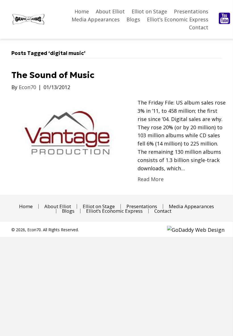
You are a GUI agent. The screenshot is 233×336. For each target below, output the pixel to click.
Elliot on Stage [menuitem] (99, 206)
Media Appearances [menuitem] (191, 206)
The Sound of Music (52, 75)
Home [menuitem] (26, 206)
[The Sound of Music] (68, 134)
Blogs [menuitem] (68, 211)
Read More (151, 179)
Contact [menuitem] (162, 211)
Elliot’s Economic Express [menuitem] (114, 211)
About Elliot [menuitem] (57, 206)
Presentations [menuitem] (141, 206)
